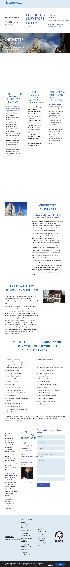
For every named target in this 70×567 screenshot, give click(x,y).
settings (50, 565)
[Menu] (62, 2)
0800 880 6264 (10, 22)
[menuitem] (62, 2)
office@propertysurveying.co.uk (15, 539)
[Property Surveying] (13, 3)
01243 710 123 (10, 24)
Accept (60, 564)
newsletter (25, 527)
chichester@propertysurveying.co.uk (33, 456)
